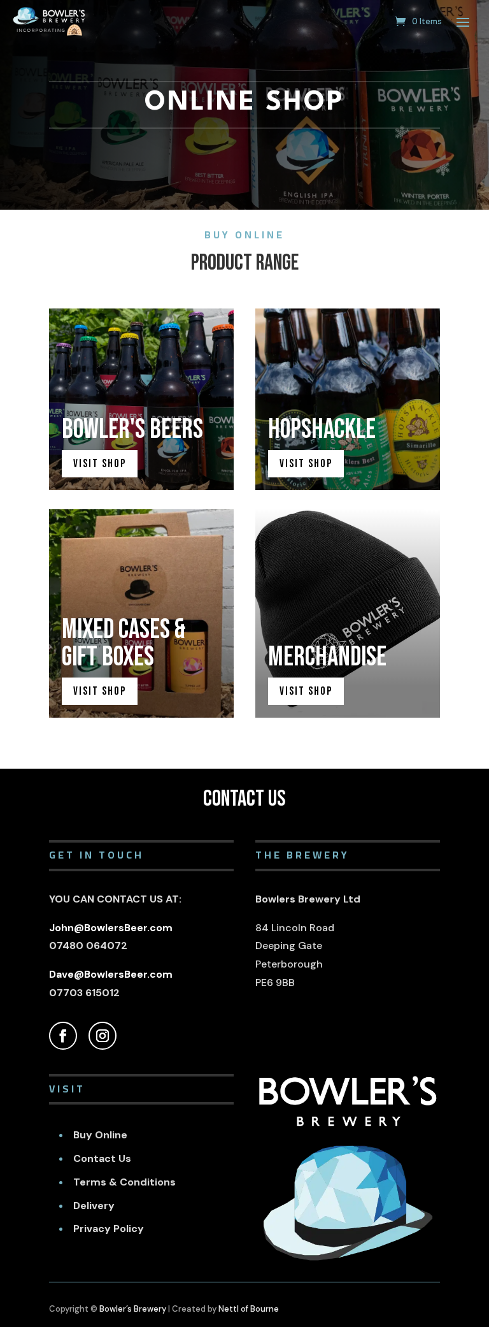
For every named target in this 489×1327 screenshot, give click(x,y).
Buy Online (100, 1135)
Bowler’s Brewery (132, 1308)
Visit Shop (99, 463)
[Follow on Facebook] (63, 1036)
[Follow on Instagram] (103, 1036)
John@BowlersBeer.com (111, 927)
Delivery (94, 1205)
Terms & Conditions (124, 1182)
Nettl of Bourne (248, 1308)
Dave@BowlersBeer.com (111, 974)
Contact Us (102, 1158)
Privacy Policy (108, 1228)
